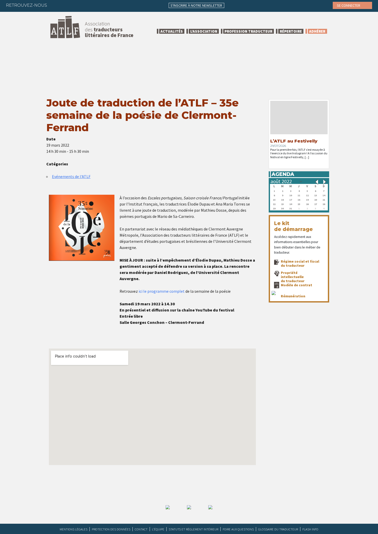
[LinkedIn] (75, 5)
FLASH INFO (310, 529)
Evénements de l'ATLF (71, 176)
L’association (203, 31)
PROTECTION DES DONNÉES (111, 529)
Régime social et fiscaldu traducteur (300, 263)
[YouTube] (95, 5)
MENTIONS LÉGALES (73, 529)
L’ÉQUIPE (158, 529)
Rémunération (293, 296)
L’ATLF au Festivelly (293, 141)
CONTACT (141, 529)
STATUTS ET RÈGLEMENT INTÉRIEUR (193, 529)
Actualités (171, 31)
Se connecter (349, 5)
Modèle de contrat (296, 285)
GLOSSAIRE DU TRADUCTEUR (278, 529)
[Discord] (105, 5)
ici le (143, 291)
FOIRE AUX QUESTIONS (238, 529)
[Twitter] (65, 5)
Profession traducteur (248, 31)
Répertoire (291, 31)
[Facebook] (55, 5)
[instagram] (85, 5)
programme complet (166, 291)
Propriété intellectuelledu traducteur (292, 276)
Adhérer (317, 31)
